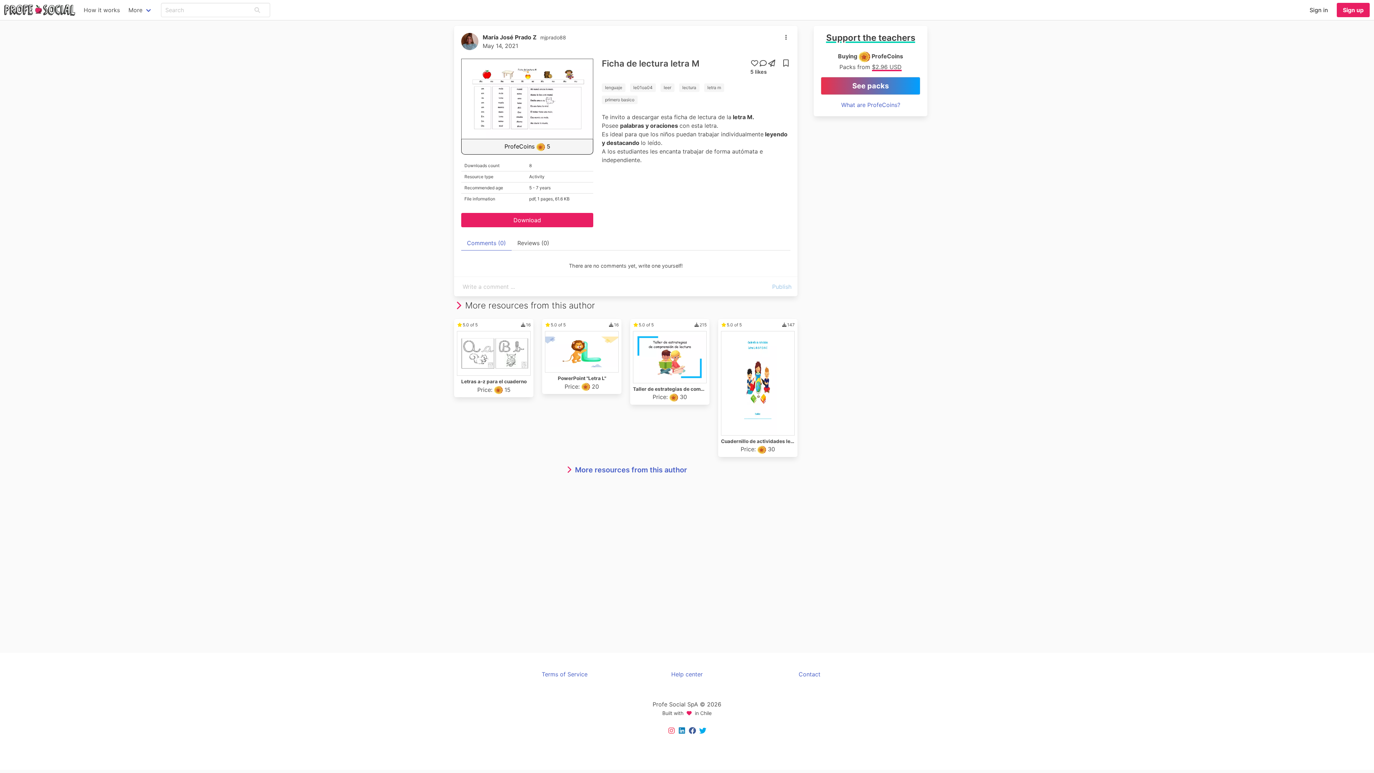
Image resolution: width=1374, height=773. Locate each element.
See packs (870, 86)
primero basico (619, 99)
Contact (809, 674)
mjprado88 (553, 37)
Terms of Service (565, 674)
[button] (257, 10)
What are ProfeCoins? (870, 104)
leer (667, 87)
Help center (687, 674)
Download (527, 220)
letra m (714, 87)
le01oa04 (643, 87)
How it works (102, 10)
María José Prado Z (510, 37)
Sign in (1319, 10)
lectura (689, 87)
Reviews (533, 243)
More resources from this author (631, 470)
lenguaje (613, 87)
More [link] (135, 10)
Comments (486, 243)
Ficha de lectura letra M (651, 63)
